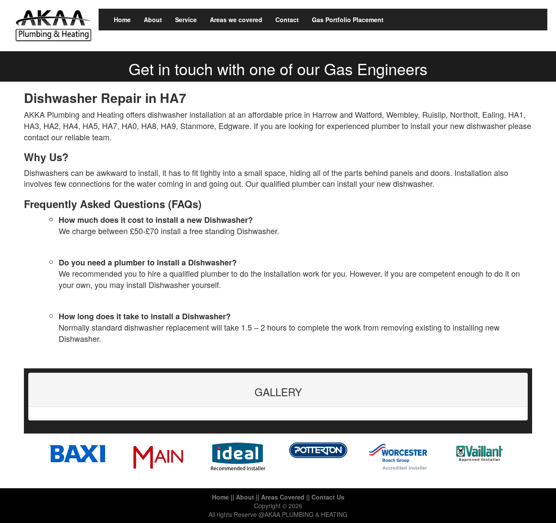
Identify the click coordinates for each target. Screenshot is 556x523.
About (153, 19)
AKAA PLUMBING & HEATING (306, 514)
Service (186, 19)
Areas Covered (282, 497)
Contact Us (327, 497)
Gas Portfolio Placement (348, 19)
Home (122, 19)
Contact (287, 19)
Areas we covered (236, 19)
